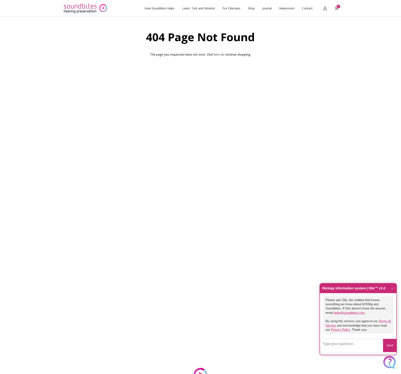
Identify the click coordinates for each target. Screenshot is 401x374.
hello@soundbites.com (349, 312)
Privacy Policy (340, 329)
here (217, 54)
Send (389, 345)
